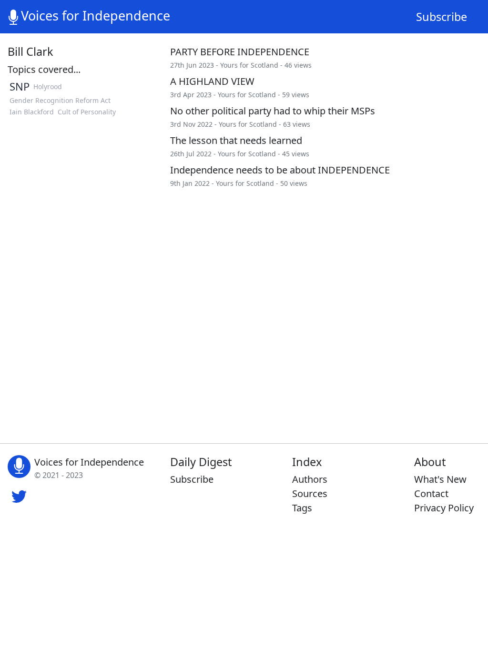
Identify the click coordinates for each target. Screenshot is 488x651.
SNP (20, 86)
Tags (302, 507)
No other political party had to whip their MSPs (272, 110)
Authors (309, 479)
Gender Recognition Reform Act (60, 100)
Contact (431, 493)
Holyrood (47, 86)
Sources (309, 493)
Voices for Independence (95, 15)
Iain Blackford (32, 111)
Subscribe (441, 16)
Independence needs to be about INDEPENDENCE (280, 169)
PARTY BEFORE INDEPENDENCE (239, 51)
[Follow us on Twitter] (19, 495)
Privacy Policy (444, 507)
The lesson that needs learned (236, 140)
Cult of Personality (87, 111)
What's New (440, 479)
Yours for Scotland (249, 65)
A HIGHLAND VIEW (212, 81)
